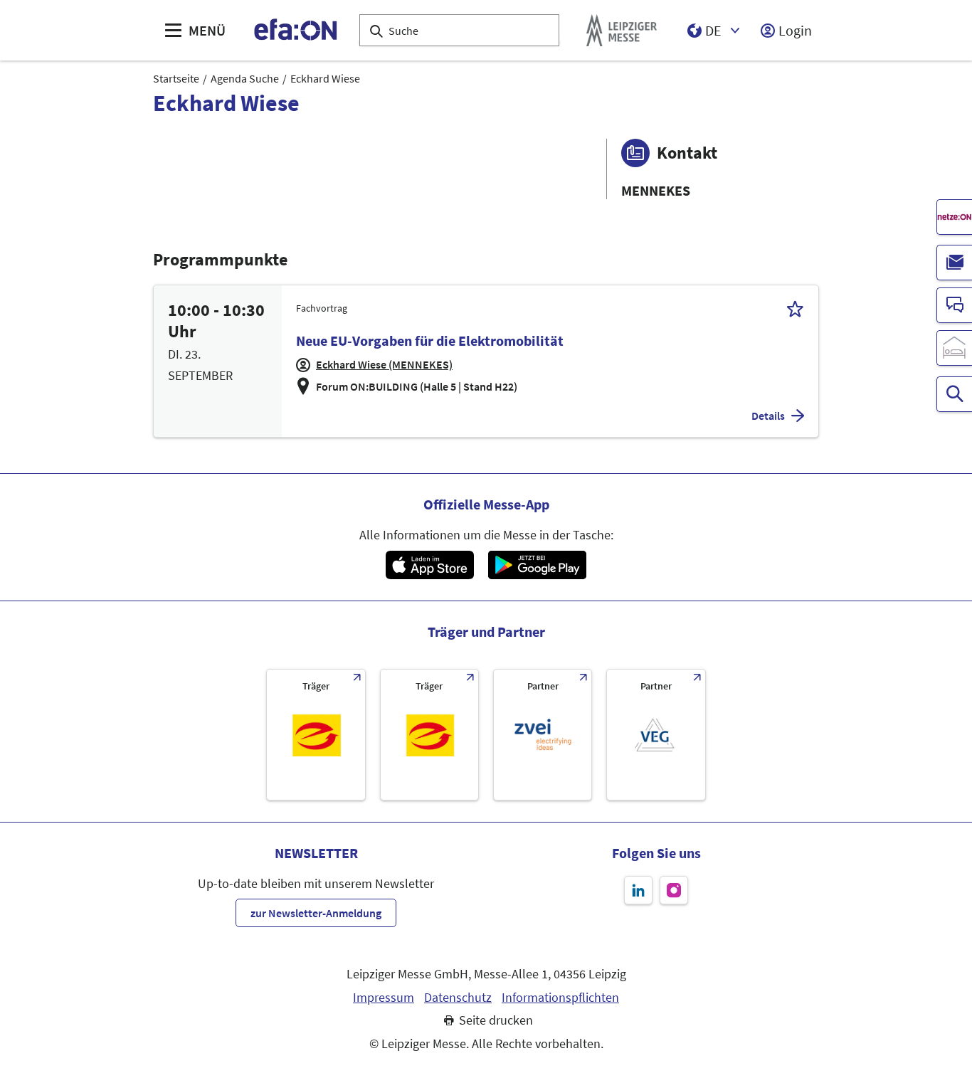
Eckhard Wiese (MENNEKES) (384, 364)
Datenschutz (458, 997)
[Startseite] (296, 30)
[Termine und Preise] (954, 394)
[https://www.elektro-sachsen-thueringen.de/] (315, 735)
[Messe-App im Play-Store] (537, 565)
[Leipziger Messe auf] (638, 890)
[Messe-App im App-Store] (429, 565)
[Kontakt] (954, 305)
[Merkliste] (795, 308)
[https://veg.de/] (655, 735)
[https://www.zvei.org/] (542, 735)
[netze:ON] (954, 217)
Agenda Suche (245, 78)
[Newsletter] (954, 262)
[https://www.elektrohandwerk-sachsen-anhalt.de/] (429, 735)
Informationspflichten (560, 997)
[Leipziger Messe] (621, 30)
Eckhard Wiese (325, 78)
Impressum (383, 997)
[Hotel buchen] (954, 348)
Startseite (176, 78)
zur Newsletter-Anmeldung (315, 913)
